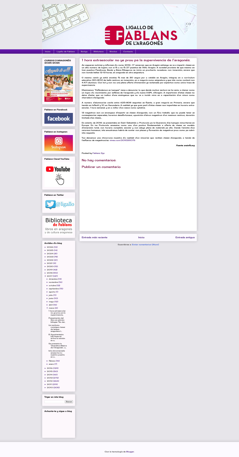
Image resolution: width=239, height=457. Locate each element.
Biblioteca (98, 51)
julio (51, 295)
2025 (50, 250)
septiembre (54, 289)
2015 (50, 371)
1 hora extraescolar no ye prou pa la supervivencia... (57, 313)
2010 (50, 387)
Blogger (130, 452)
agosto (52, 292)
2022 (50, 260)
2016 (50, 368)
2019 (50, 270)
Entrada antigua (185, 237)
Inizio (47, 51)
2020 (50, 266)
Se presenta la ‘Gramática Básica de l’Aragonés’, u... (58, 346)
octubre (52, 285)
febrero (52, 361)
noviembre (54, 282)
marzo (52, 308)
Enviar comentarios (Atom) (145, 244)
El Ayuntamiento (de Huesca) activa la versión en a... (57, 337)
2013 (50, 378)
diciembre (53, 279)
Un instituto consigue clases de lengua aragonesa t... (57, 328)
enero (51, 364)
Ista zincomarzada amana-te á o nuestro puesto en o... (57, 354)
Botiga (84, 51)
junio (51, 298)
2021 (50, 263)
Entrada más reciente (94, 237)
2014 (50, 375)
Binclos (113, 51)
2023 (50, 257)
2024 (50, 254)
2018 (50, 273)
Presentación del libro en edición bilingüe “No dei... (57, 320)
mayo (51, 302)
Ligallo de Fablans (66, 51)
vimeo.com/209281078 (122, 140)
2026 (50, 247)
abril (51, 305)
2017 (50, 276)
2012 (50, 381)
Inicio (141, 237)
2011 (49, 384)
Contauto (128, 51)
